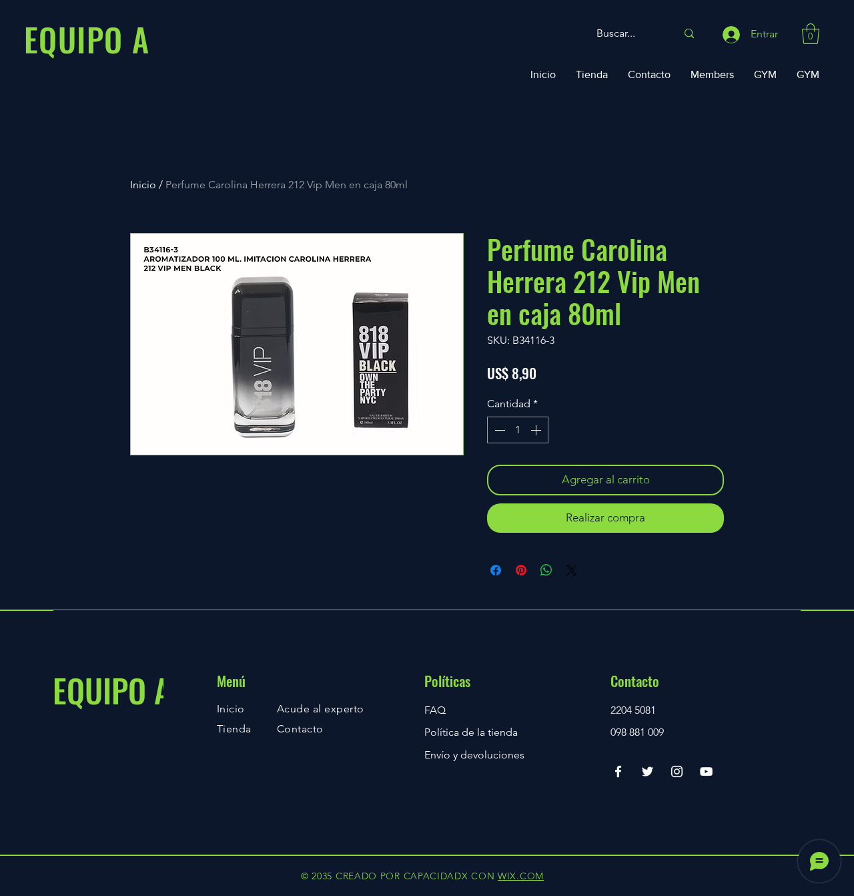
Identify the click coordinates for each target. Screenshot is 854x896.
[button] (810, 33)
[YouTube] (706, 771)
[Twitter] (647, 771)
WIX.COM (521, 876)
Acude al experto (320, 708)
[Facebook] (618, 771)
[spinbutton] (518, 430)
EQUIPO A (112, 690)
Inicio (143, 184)
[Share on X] (572, 570)
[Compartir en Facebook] (496, 570)
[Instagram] (677, 771)
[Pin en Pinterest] (521, 570)
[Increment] (537, 430)
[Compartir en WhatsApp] (546, 570)
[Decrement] (498, 430)
